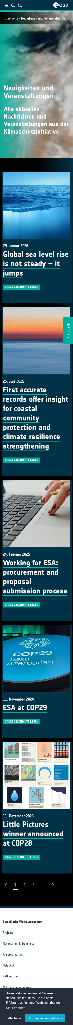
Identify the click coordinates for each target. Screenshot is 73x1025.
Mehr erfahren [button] (16, 1008)
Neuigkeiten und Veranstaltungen (44, 18)
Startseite (11, 18)
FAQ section (10, 976)
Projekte (8, 933)
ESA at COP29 (25, 707)
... (43, 885)
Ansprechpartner (13, 954)
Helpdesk (8, 965)
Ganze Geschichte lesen (21, 287)
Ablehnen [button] (14, 1018)
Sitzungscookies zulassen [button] (45, 1018)
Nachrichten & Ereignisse (18, 943)
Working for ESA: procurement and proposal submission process (35, 577)
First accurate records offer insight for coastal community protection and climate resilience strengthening (35, 418)
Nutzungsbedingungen (17, 987)
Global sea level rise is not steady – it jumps (36, 264)
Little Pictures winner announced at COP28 (33, 834)
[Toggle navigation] (7, 142)
